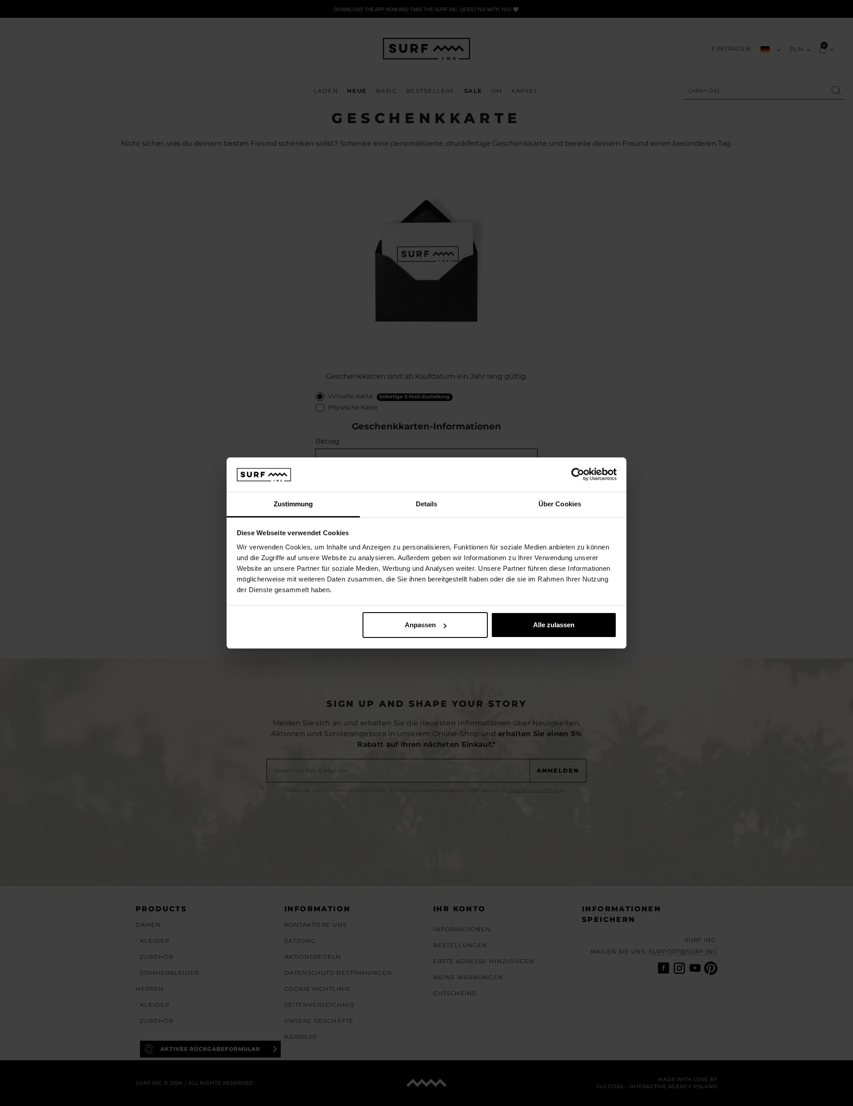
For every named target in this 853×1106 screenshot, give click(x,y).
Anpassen (420, 625)
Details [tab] (427, 504)
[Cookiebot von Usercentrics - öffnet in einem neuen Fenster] (578, 474)
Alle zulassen (553, 625)
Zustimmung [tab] (293, 504)
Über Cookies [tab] (559, 504)
